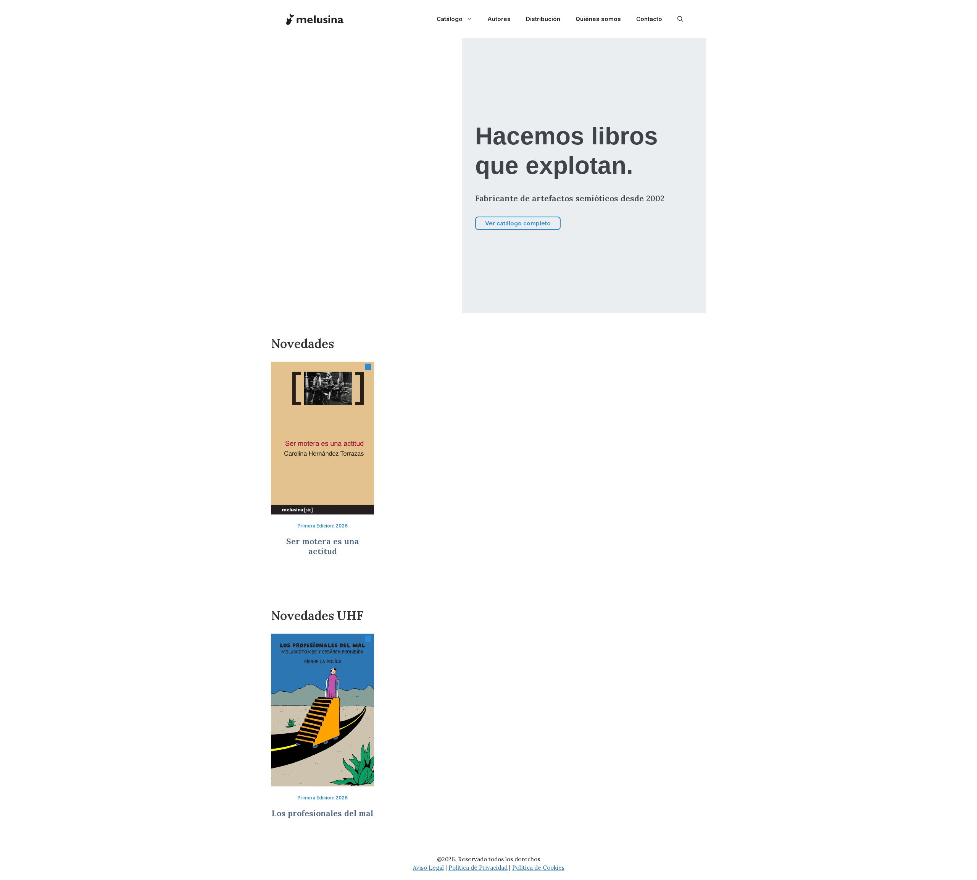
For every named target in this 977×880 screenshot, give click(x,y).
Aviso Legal (428, 867)
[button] (680, 19)
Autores (499, 19)
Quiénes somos (598, 19)
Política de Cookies (538, 867)
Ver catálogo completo (518, 223)
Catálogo (450, 19)
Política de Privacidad (478, 867)
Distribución (543, 19)
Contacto (649, 19)
